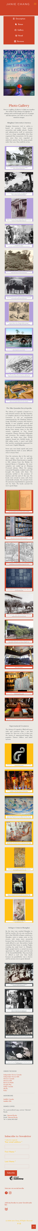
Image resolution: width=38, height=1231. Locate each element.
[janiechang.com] (19, 4)
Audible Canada (8, 1099)
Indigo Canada (8, 1086)
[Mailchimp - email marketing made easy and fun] (16, 1180)
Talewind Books (12, 1115)
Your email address (13, 1142)
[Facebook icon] (18, 1224)
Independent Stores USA (11, 1076)
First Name (10, 1152)
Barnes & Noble (8, 1082)
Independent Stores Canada (12, 1075)
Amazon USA (7, 1080)
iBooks (5, 1088)
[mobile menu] (35, 4)
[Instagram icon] (20, 1224)
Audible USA (7, 1101)
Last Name (10, 1162)
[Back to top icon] (33, 1227)
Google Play (7, 1084)
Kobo (5, 1090)
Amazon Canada (8, 1078)
